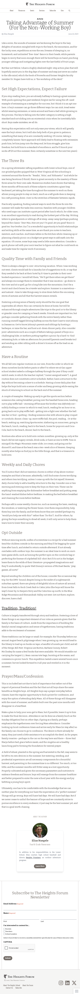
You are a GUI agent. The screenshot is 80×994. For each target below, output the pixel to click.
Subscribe (53, 10)
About (11, 10)
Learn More (40, 866)
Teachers (8, 931)
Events (32, 10)
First (5, 921)
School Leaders (11, 934)
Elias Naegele (9, 34)
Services (42, 10)
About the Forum (27, 985)
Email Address (13, 904)
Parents (8, 929)
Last (42, 921)
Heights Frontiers (33, 858)
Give (62, 10)
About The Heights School (11, 985)
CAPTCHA (7, 942)
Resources (21, 10)
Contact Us (9, 988)
